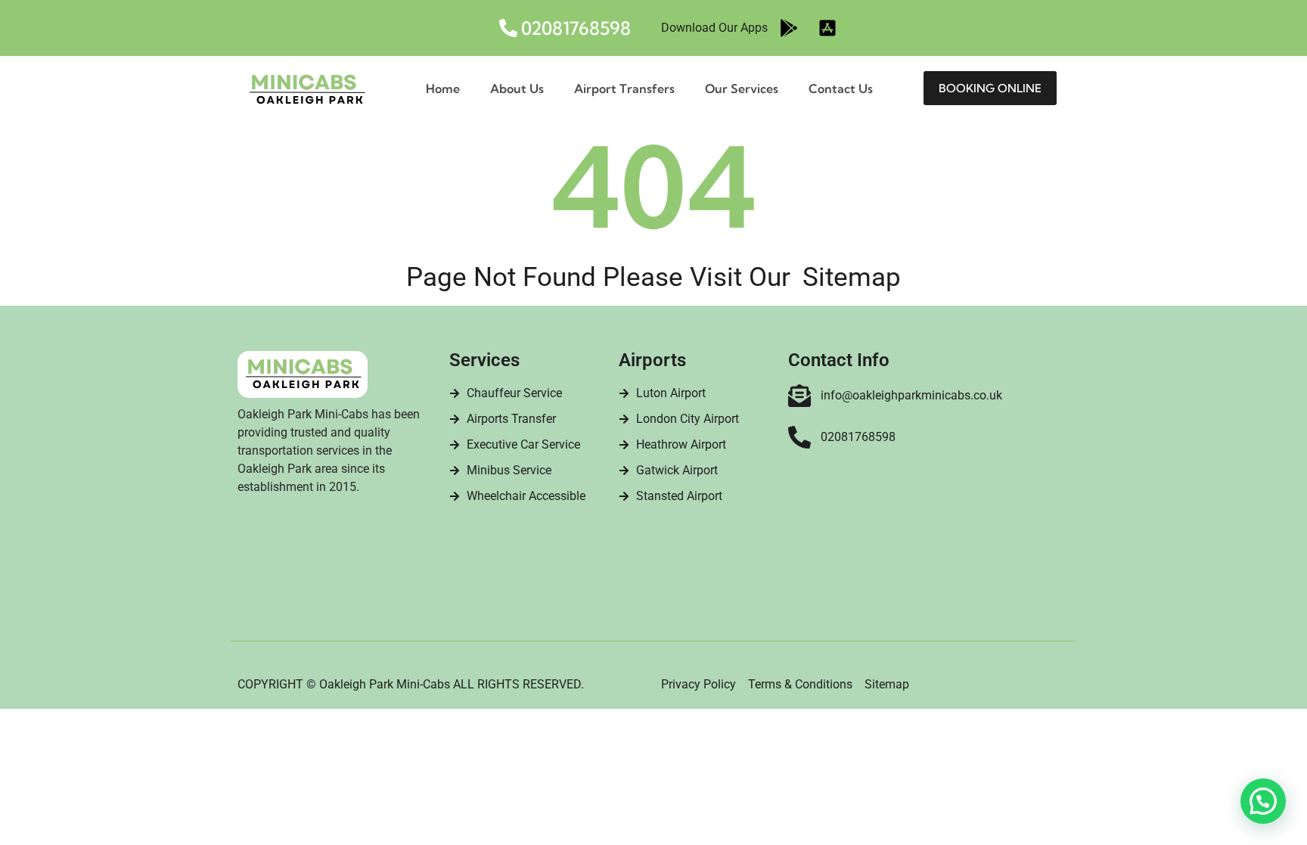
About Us (517, 88)
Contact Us (841, 88)
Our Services (741, 88)
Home (443, 88)
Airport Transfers (624, 88)
